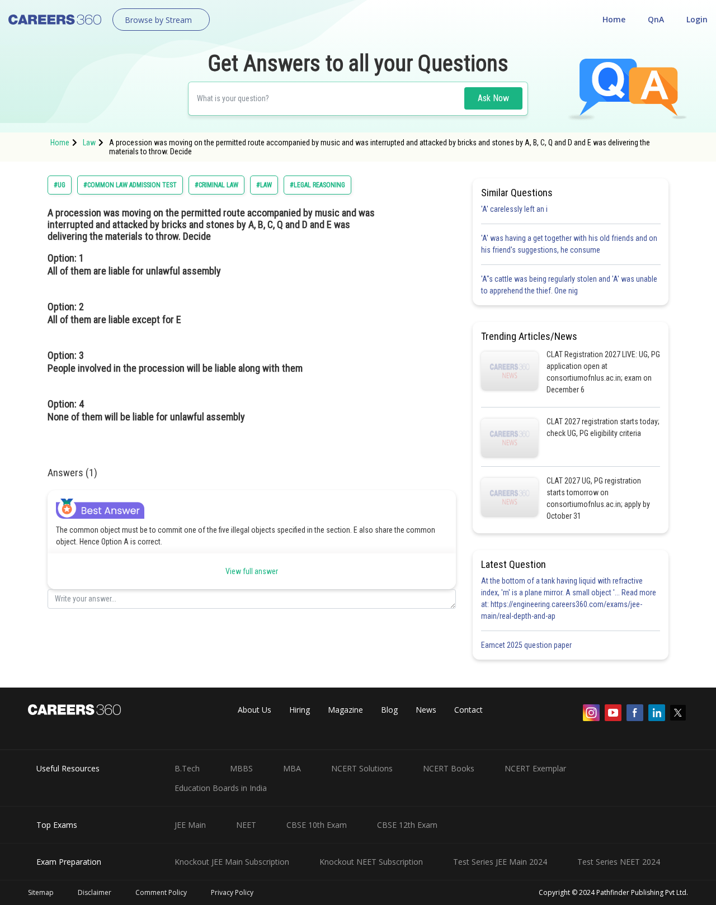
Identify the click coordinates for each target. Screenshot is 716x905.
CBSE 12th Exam (407, 824)
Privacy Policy (232, 892)
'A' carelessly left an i (514, 209)
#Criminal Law (216, 185)
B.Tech (187, 768)
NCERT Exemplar (535, 768)
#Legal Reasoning (317, 185)
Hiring (299, 709)
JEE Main (190, 824)
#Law (264, 185)
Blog (389, 709)
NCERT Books (448, 768)
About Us (254, 709)
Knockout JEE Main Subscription (232, 861)
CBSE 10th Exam (316, 824)
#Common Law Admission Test (130, 185)
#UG (59, 185)
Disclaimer (94, 892)
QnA (656, 19)
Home (613, 19)
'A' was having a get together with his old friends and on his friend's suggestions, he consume (569, 244)
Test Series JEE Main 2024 (500, 861)
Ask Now (493, 98)
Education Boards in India (221, 788)
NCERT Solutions (362, 768)
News (426, 709)
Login (697, 19)
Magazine (345, 709)
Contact (468, 709)
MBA (292, 768)
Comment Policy (161, 892)
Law (89, 142)
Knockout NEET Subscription (371, 861)
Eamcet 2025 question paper (527, 645)
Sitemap (41, 892)
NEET (246, 824)
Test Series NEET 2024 (618, 861)
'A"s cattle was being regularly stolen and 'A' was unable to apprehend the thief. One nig (569, 284)
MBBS (241, 768)
